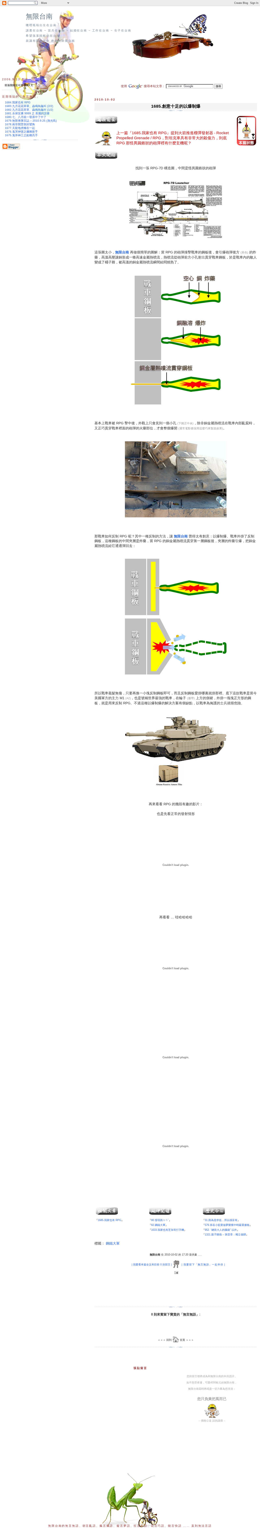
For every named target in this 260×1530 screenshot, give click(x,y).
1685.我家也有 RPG (149, 133)
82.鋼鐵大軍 (158, 1225)
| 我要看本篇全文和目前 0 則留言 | (152, 1264)
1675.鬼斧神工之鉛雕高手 (21, 135)
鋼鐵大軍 (113, 1243)
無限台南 (39, 16)
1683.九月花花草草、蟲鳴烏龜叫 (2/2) (29, 106)
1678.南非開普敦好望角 (20, 124)
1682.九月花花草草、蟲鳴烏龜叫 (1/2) (29, 109)
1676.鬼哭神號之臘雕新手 (21, 131)
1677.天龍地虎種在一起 (20, 128)
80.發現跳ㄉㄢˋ (160, 1220)
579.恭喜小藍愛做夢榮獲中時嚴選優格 (227, 1225)
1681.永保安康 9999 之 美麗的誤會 (27, 113)
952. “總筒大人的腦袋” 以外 (221, 1229)
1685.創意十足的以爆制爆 (175, 106)
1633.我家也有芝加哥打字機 (167, 1229)
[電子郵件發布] (175, 1272)
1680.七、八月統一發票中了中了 (25, 117)
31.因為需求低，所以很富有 (221, 1220)
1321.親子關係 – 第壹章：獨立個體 (225, 1234)
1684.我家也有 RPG (17, 102)
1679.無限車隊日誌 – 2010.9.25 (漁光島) (31, 120)
